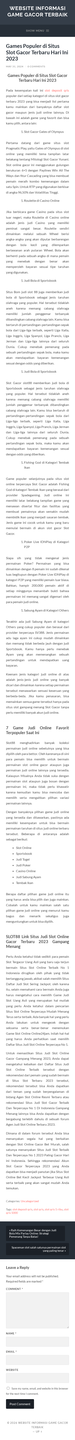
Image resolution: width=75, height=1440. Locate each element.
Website (12, 1369)
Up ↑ (39, 1431)
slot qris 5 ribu (54, 1209)
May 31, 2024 (14, 66)
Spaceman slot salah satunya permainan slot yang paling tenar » (39, 1249)
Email (11, 1351)
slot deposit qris (57, 90)
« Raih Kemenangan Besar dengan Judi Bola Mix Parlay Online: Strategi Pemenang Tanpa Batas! (32, 1233)
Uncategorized (30, 1201)
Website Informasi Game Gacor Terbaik (37, 11)
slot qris (39, 1209)
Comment (14, 1289)
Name (11, 1333)
